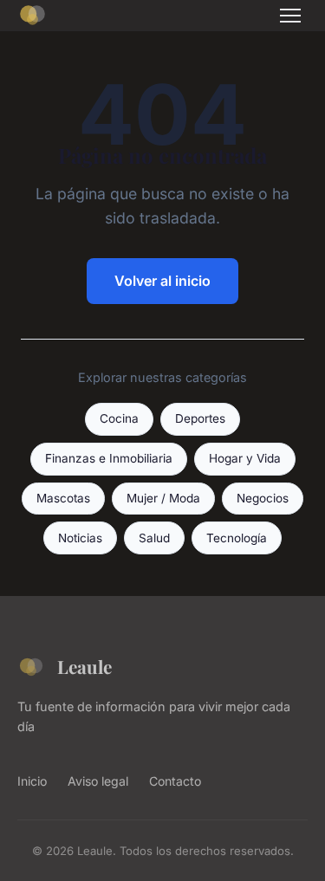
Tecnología (236, 538)
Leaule (84, 666)
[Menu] (290, 15)
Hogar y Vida (245, 458)
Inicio (32, 781)
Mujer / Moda (163, 498)
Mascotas (63, 498)
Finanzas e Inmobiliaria (108, 458)
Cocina (119, 418)
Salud (154, 538)
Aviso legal (98, 781)
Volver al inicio (162, 280)
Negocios (263, 498)
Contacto (175, 781)
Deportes (200, 418)
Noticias (80, 538)
